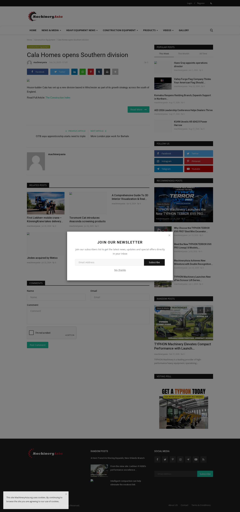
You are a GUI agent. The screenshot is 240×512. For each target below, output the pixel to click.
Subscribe (154, 262)
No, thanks (120, 270)
